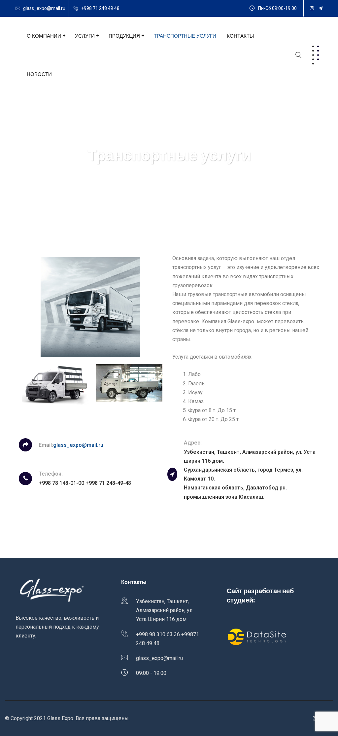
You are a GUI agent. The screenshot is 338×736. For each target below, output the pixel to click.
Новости (39, 74)
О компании (44, 35)
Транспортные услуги (185, 35)
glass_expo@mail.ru (44, 8)
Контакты (240, 35)
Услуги (85, 35)
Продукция (124, 35)
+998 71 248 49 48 (100, 8)
